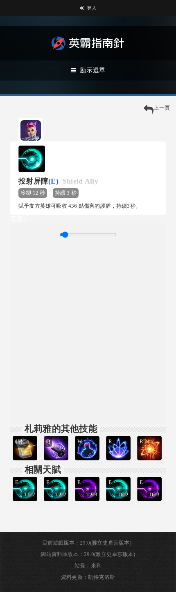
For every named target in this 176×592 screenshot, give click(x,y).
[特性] (25, 435)
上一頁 (161, 108)
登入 (91, 8)
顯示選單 (92, 70)
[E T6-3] (150, 476)
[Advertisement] (88, 329)
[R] (119, 435)
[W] (88, 435)
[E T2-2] (56, 476)
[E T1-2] (25, 476)
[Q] (56, 435)
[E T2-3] (88, 476)
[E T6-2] (119, 476)
